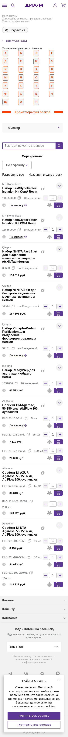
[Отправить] (56, 647)
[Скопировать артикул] (19, 198)
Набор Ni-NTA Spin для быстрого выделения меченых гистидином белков (19, 295)
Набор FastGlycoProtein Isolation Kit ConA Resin (20, 190)
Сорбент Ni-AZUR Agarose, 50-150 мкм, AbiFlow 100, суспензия (19, 476)
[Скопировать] (43, 188)
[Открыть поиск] (13, 5)
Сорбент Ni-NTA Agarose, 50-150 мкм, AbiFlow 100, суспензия (19, 531)
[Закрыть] (59, 680)
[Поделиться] (49, 188)
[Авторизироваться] (55, 5)
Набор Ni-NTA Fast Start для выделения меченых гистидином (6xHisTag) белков (19, 256)
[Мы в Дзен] (42, 673)
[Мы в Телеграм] (10, 673)
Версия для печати (34, 732)
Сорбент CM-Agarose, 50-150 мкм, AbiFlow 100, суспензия (20, 409)
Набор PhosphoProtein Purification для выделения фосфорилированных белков (19, 335)
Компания (9, 618)
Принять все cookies (34, 716)
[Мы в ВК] (26, 673)
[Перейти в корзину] (63, 5)
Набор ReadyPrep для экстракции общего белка (18, 373)
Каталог (8, 600)
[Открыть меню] (4, 5)
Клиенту (8, 609)
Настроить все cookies (34, 725)
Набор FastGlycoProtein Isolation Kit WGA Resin (20, 221)
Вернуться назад (16, 40)
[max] (58, 673)
